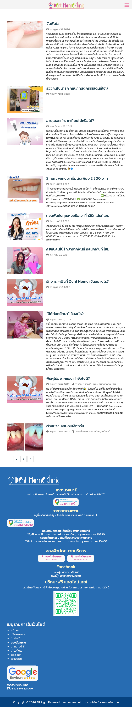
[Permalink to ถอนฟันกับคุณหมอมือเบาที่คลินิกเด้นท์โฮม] (25, 226)
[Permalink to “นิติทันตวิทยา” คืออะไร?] (25, 324)
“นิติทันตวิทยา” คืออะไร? (65, 314)
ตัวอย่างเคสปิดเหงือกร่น (65, 426)
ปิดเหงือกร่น (81, 431)
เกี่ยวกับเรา (17, 651)
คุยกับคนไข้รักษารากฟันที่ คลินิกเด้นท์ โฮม (77, 249)
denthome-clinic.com (74, 702)
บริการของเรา (18, 634)
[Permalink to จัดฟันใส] (25, 34)
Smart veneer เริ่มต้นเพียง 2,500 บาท (77, 178)
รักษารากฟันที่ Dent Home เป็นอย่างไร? (77, 281)
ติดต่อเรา (16, 655)
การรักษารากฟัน (83, 384)
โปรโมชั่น (16, 638)
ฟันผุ (95, 384)
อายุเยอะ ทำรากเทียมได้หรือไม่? (70, 120)
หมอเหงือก (94, 431)
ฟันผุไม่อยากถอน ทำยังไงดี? (68, 378)
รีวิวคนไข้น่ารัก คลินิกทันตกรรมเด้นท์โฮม (77, 88)
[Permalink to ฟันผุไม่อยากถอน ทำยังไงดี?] (25, 389)
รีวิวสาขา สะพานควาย (20, 688)
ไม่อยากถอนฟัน (107, 384)
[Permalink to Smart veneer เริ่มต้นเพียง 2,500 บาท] (25, 189)
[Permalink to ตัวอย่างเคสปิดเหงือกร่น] (25, 437)
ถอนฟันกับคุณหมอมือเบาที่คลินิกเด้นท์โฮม (77, 215)
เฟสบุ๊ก (66, 572)
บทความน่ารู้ (18, 646)
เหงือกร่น (106, 431)
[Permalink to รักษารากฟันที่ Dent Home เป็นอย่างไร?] (25, 292)
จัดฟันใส (53, 23)
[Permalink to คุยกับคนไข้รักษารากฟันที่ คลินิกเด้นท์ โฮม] (25, 260)
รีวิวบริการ (16, 659)
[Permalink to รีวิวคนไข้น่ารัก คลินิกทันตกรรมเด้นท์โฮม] (25, 99)
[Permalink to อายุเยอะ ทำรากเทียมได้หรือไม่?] (25, 131)
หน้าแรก (15, 630)
